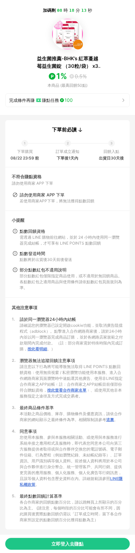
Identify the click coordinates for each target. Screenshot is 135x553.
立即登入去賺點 (67, 543)
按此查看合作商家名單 (67, 390)
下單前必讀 (64, 130)
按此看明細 (37, 348)
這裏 (110, 419)
